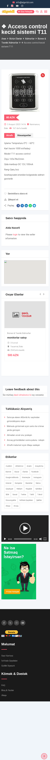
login (15, 234)
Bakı (6, 128)
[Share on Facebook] (18, 205)
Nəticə (38, 483)
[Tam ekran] (45, 596)
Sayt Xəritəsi (7, 713)
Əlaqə (29, 445)
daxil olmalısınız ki (22, 395)
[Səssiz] (40, 596)
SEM (7, 495)
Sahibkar (38, 489)
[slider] (23, 596)
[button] (25, 269)
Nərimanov (34, 124)
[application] (25, 557)
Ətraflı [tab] (9, 135)
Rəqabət (29, 489)
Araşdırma (39, 466)
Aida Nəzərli (13, 227)
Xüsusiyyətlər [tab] (24, 135)
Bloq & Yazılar (7, 747)
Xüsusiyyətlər (11, 500)
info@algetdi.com (24, 2)
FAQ (3, 742)
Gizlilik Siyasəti (8, 723)
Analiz (29, 466)
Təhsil (39, 495)
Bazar (17, 472)
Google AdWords (12, 477)
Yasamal (14, 346)
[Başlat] (5, 596)
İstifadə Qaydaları (26, 500)
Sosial (14, 495)
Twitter (23, 495)
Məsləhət (29, 483)
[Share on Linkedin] (26, 205)
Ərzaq (16, 506)
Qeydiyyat (9, 489)
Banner (8, 472)
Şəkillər (39, 500)
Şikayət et (13, 199)
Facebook (34, 472)
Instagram (38, 477)
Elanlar (25, 472)
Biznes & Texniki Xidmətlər (19, 333)
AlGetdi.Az (19, 466)
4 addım (9, 466)
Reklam (19, 489)
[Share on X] (22, 205)
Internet (8, 483)
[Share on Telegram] (34, 205)
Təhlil (32, 495)
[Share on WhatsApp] (30, 205)
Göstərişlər (26, 477)
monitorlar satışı (17, 337)
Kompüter (18, 483)
